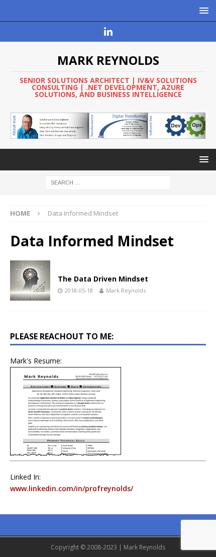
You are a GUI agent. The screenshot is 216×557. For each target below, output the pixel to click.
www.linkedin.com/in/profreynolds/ (71, 488)
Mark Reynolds (126, 290)
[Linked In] (108, 32)
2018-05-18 (79, 290)
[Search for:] (108, 182)
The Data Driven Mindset (103, 279)
